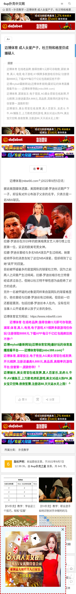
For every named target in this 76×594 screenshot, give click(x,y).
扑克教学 (18, 9)
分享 (51, 399)
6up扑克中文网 (14, 4)
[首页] (71, 568)
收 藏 (38, 168)
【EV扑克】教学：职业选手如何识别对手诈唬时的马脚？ (55, 511)
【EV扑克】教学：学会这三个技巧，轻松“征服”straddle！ (19, 511)
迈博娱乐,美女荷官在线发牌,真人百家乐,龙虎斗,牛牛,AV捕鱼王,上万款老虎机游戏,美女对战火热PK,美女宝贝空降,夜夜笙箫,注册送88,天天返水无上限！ (38, 378)
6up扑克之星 (38, 466)
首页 (8, 9)
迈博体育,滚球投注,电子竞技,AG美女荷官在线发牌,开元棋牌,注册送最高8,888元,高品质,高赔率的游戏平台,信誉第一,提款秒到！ (38, 361)
